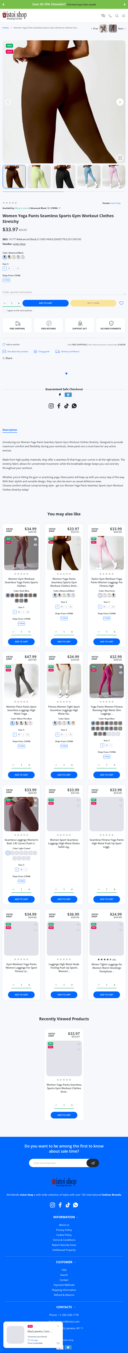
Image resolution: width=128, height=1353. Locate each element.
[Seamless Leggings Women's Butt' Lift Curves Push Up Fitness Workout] (21, 814)
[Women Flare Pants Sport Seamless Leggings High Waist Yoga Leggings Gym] (21, 681)
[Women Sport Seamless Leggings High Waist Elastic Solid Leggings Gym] (64, 814)
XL (18, 268)
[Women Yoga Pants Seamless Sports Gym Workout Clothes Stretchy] (64, 553)
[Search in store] (117, 15)
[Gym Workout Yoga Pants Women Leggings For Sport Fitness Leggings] (21, 938)
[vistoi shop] (14, 15)
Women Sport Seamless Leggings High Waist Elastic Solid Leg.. (64, 843)
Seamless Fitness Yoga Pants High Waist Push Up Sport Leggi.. (107, 843)
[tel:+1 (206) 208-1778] (110, 15)
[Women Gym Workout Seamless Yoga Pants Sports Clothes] (21, 553)
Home (5, 27)
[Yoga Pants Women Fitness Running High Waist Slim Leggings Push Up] (107, 681)
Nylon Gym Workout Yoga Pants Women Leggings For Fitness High (107, 582)
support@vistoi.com (68, 1321)
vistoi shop (115, 203)
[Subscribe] (92, 1163)
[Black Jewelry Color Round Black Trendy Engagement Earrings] (15, 1335)
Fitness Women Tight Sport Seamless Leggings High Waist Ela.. (64, 710)
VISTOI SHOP (9, 530)
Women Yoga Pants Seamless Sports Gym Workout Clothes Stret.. (64, 582)
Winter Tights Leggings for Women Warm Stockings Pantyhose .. (107, 968)
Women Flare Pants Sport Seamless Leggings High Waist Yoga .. (21, 710)
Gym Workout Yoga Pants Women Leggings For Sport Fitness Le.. (21, 967)
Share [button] (9, 358)
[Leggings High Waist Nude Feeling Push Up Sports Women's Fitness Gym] (64, 938)
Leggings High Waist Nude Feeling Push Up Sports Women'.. (64, 967)
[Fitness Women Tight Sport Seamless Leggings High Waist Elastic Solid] (64, 681)
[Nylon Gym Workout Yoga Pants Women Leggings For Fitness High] (107, 553)
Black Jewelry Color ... (40, 1331)
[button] (3, 4)
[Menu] (123, 15)
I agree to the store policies (19, 310)
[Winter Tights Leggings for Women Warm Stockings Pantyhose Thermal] (107, 938)
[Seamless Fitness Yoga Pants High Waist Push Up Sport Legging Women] (107, 814)
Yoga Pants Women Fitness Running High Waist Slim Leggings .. (107, 710)
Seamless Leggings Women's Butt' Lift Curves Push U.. (21, 841)
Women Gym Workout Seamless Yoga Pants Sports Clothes (21, 582)
